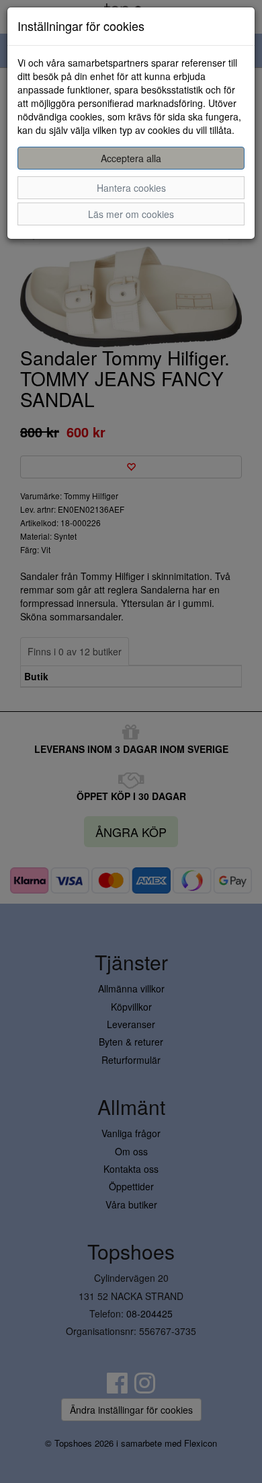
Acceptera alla (131, 158)
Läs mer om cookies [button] (131, 214)
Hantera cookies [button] (131, 187)
